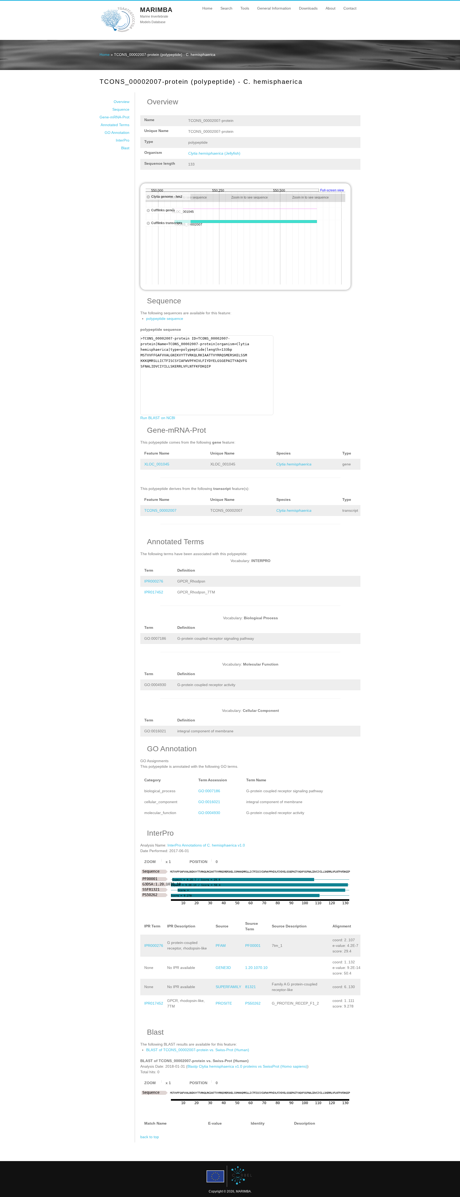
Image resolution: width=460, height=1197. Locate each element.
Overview (121, 102)
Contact (349, 8)
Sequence (120, 109)
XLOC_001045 (156, 464)
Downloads (308, 8)
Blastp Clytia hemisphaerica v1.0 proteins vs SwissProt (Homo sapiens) (247, 1066)
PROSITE (224, 1003)
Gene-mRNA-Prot (114, 117)
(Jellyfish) (214, 153)
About (330, 8)
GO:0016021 (209, 802)
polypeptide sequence (164, 318)
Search (226, 8)
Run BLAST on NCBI (157, 418)
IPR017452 (153, 592)
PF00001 (253, 945)
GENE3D (223, 967)
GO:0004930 (209, 813)
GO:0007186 (209, 791)
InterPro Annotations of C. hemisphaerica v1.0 (206, 845)
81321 (250, 987)
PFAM (221, 945)
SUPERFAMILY (228, 987)
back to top (149, 1137)
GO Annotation (117, 132)
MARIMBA (156, 9)
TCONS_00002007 (160, 510)
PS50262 (253, 1003)
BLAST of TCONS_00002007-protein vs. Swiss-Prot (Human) (197, 1050)
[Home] (118, 32)
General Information (274, 8)
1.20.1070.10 (256, 967)
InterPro (122, 140)
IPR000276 (153, 581)
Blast (125, 148)
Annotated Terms (115, 125)
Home (207, 8)
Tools (244, 8)
